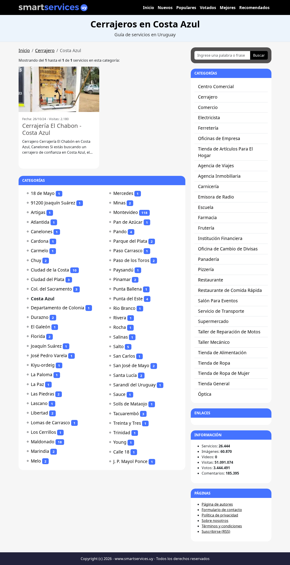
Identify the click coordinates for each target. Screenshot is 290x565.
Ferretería (208, 128)
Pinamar (122, 279)
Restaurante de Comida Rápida (230, 290)
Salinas (120, 337)
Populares (186, 7)
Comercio (208, 107)
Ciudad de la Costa (50, 270)
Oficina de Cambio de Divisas (228, 249)
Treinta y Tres (127, 423)
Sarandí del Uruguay (134, 385)
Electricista (209, 117)
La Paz (37, 384)
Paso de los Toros (131, 260)
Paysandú (123, 270)
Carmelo (39, 250)
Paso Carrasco (128, 250)
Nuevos (165, 7)
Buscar (259, 55)
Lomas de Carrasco (50, 423)
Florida (38, 336)
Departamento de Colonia (57, 308)
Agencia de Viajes (216, 165)
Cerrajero (45, 50)
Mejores (228, 7)
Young (119, 442)
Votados (208, 7)
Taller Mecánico (214, 342)
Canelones (41, 231)
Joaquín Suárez (46, 346)
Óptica (204, 394)
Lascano (39, 403)
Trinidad (121, 432)
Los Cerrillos (43, 432)
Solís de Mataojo (130, 404)
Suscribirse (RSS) (216, 531)
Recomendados (254, 7)
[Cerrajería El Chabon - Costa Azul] (59, 89)
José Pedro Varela (49, 355)
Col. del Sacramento (51, 289)
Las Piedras (42, 394)
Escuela (205, 207)
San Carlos (124, 356)
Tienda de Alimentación (222, 352)
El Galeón (40, 327)
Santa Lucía (125, 375)
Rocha (119, 327)
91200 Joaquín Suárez (53, 203)
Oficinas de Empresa (219, 138)
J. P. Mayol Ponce (130, 461)
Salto (118, 346)
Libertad (39, 413)
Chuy (36, 260)
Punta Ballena (127, 289)
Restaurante (210, 280)
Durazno (39, 317)
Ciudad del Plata (47, 279)
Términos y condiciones (222, 526)
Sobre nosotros (215, 520)
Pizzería (206, 269)
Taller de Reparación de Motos (229, 332)
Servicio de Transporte (221, 311)
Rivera (119, 318)
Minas (119, 203)
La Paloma (41, 374)
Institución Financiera (220, 238)
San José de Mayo (131, 365)
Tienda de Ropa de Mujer (224, 373)
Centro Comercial (216, 86)
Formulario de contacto (222, 509)
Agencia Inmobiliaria (219, 176)
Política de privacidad (220, 515)
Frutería (206, 228)
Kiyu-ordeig (43, 365)
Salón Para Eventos (218, 301)
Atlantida (40, 222)
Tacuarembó (126, 413)
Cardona (39, 241)
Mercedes (123, 193)
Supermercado (213, 321)
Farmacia (207, 217)
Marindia (40, 451)
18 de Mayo (43, 193)
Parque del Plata (130, 241)
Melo (36, 461)
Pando (120, 231)
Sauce (119, 394)
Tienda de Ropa (214, 363)
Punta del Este (128, 299)
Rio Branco (124, 308)
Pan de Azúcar (128, 222)
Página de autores (217, 504)
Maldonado (42, 442)
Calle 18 (121, 452)
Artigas (38, 212)
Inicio (148, 7)
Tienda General (214, 384)
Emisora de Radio (216, 197)
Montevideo (125, 212)
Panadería (208, 259)
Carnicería (208, 186)
